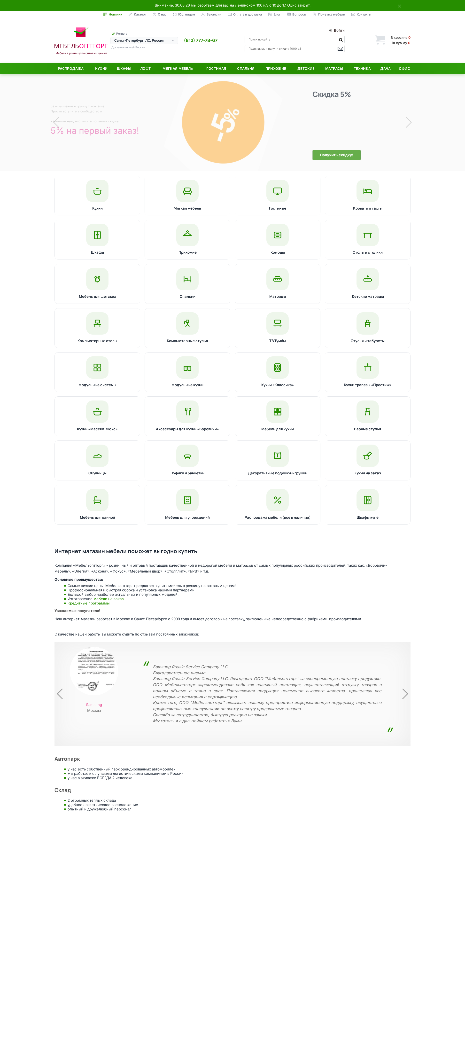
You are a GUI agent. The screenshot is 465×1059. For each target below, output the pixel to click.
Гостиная (216, 68)
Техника (362, 68)
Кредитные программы (88, 603)
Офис (404, 68)
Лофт (145, 68)
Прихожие (275, 68)
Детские (306, 68)
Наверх (453, 1045)
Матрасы (334, 68)
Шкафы (124, 68)
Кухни (101, 68)
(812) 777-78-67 (200, 40)
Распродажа (71, 68)
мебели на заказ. (109, 598)
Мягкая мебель (178, 68)
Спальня (245, 68)
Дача (385, 68)
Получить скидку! (121, 155)
